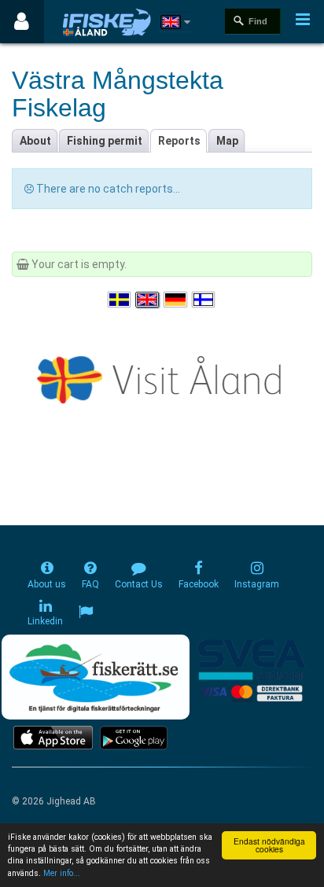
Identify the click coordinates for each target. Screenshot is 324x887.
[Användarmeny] (21, 21)
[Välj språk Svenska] (120, 300)
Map (227, 140)
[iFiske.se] (107, 21)
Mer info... (61, 873)
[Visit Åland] (162, 376)
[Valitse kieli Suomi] (204, 300)
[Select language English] (148, 300)
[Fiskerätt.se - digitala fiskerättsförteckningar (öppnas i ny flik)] (95, 677)
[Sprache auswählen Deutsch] (176, 300)
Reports (179, 140)
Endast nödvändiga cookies (269, 845)
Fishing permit (104, 140)
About (35, 140)
